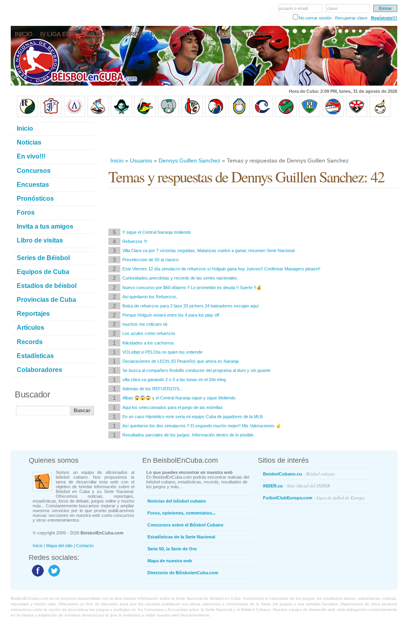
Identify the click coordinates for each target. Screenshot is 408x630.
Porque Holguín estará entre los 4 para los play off (170, 315)
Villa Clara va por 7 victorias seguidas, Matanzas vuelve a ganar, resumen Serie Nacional (208, 250)
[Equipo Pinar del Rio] (27, 115)
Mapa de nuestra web (169, 560)
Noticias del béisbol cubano (176, 501)
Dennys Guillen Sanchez (189, 160)
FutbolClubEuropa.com (314, 498)
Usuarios (141, 160)
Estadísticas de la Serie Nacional (181, 536)
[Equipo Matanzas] (145, 115)
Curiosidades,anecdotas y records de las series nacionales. (180, 278)
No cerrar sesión (315, 18)
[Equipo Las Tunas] (286, 115)
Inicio (117, 160)
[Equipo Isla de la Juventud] (121, 115)
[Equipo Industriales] (51, 115)
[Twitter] (53, 576)
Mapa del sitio (59, 545)
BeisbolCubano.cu (299, 474)
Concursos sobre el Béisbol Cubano (185, 524)
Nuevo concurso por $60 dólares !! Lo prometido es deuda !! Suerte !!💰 (192, 287)
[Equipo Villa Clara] (192, 115)
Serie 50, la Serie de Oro (172, 548)
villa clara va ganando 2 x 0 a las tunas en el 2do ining (174, 379)
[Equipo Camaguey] (262, 115)
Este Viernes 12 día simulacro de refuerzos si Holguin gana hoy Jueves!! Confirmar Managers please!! (221, 268)
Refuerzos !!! (134, 241)
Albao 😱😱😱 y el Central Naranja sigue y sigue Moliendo (178, 397)
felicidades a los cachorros (148, 342)
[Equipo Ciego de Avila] (239, 115)
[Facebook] (37, 576)
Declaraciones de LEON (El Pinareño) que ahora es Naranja (180, 361)
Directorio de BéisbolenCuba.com (182, 572)
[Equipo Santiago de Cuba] (356, 115)
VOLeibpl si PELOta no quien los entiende (162, 352)
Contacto (85, 545)
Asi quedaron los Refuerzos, (149, 296)
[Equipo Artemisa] (74, 115)
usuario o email (293, 8)
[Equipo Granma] (333, 115)
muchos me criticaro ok (145, 324)
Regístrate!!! (384, 18)
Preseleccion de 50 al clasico (150, 259)
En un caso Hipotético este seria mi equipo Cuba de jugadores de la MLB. (193, 416)
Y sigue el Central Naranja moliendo (156, 232)
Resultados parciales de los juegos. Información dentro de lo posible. (188, 434)
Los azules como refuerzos (148, 333)
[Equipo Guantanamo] (380, 115)
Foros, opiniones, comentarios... (181, 513)
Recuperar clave (351, 18)
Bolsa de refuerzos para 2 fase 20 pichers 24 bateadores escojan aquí (190, 305)
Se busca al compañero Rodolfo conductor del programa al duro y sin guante (196, 370)
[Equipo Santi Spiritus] (215, 115)
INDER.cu (296, 486)
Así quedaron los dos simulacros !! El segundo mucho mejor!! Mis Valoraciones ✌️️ (201, 425)
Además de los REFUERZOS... (152, 388)
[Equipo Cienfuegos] (168, 115)
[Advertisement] (253, 137)
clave (332, 8)
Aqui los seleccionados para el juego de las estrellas (172, 407)
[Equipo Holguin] (309, 115)
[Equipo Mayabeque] (98, 115)
